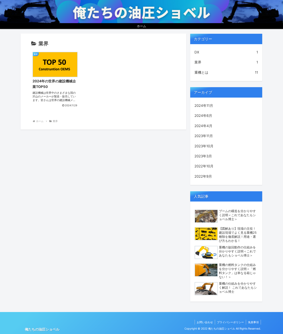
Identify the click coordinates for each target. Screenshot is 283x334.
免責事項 (253, 322)
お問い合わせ (205, 322)
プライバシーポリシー (230, 322)
